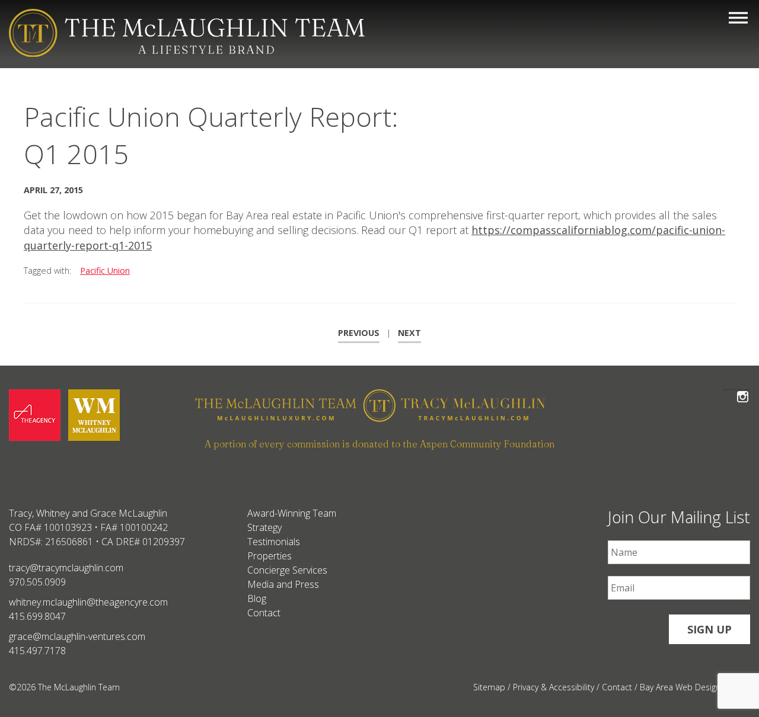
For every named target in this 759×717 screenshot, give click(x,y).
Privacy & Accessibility (553, 687)
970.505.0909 (37, 581)
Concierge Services (287, 570)
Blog (256, 598)
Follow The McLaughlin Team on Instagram (742, 389)
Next (409, 332)
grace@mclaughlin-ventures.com (77, 636)
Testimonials (273, 541)
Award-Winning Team (291, 513)
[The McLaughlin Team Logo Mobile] (187, 33)
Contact (263, 612)
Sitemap (489, 687)
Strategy (264, 527)
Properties (269, 555)
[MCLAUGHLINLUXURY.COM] (287, 407)
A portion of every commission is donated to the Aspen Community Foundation (379, 444)
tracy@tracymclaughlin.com (66, 567)
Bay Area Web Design (680, 687)
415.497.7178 (37, 650)
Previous (359, 332)
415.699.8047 (37, 616)
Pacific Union (105, 270)
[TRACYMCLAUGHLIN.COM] (472, 407)
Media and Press (283, 584)
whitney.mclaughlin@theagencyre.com (88, 602)
